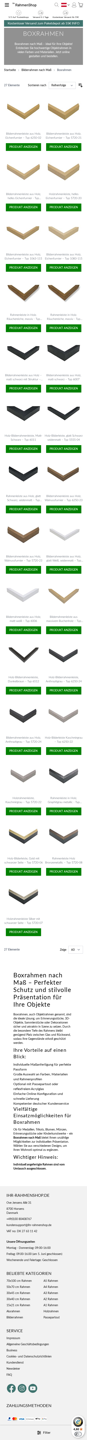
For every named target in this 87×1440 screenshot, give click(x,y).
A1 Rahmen (51, 1305)
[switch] (78, 1434)
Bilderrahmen (14, 1317)
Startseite (10, 70)
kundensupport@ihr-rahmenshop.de (28, 1225)
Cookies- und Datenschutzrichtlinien (29, 1356)
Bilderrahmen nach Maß (36, 70)
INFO (76, 23)
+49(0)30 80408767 (19, 1219)
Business (11, 1350)
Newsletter (13, 1368)
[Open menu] (7, 5)
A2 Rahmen (51, 1299)
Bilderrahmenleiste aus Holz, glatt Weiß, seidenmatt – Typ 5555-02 (63, 560)
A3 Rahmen (51, 1293)
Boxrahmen (64, 70)
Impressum (13, 1338)
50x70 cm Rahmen (18, 1287)
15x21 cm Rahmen (18, 1305)
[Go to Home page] (26, 5)
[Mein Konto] (74, 4)
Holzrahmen (51, 1311)
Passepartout (52, 1317)
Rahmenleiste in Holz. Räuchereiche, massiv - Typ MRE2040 (63, 319)
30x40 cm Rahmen (18, 1299)
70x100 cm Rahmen (19, 1281)
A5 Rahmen (51, 1281)
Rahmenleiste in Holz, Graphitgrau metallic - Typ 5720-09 (64, 802)
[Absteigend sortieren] (80, 85)
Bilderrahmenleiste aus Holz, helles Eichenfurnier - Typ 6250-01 (23, 198)
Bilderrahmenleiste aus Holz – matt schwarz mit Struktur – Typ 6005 (23, 379)
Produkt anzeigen (23, 147)
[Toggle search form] (56, 4)
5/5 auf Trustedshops (18, 17)
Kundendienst (15, 1362)
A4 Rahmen (51, 1287)
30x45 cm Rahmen (18, 1293)
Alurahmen (13, 1311)
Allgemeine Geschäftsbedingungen (27, 1344)
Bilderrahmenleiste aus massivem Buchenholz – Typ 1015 (63, 621)
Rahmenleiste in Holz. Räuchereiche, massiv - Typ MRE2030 (23, 319)
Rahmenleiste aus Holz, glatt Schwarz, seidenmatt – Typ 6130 (23, 500)
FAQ (9, 1375)
